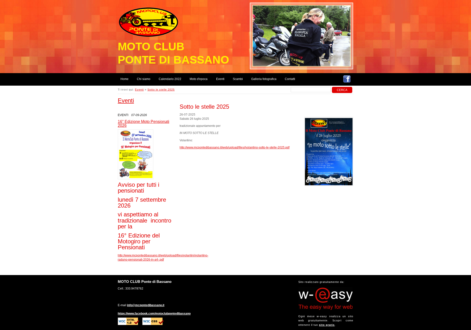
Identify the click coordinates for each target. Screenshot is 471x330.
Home (124, 79)
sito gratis (327, 324)
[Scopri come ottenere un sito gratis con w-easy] (325, 309)
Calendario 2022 (170, 79)
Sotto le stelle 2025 (161, 89)
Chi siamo (143, 79)
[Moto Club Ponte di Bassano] (150, 20)
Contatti (290, 79)
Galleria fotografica (263, 79)
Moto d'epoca (199, 79)
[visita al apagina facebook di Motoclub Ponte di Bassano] (346, 79)
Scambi (238, 79)
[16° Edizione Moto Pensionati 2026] (135, 154)
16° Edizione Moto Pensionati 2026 (143, 123)
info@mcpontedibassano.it (145, 305)
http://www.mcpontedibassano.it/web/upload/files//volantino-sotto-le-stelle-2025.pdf (234, 147)
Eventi (220, 79)
